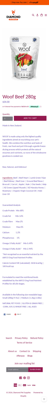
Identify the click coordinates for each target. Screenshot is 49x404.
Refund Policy (36, 338)
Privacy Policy (21, 338)
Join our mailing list (25, 363)
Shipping (37, 351)
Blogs (29, 356)
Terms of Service (24, 343)
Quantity (6, 114)
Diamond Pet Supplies (22, 393)
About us (12, 351)
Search (9, 338)
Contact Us (25, 351)
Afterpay (21, 356)
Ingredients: (8, 178)
